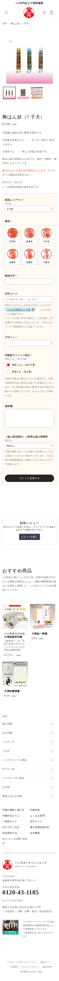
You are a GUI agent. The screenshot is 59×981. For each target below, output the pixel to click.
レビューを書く (29, 537)
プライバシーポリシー (30, 967)
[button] (6, 12)
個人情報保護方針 (40, 827)
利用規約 (14, 967)
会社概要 (35, 833)
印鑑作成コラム (11, 815)
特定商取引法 (9, 833)
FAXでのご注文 (11, 827)
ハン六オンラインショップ (26, 962)
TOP (4, 23)
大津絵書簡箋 (12, 691)
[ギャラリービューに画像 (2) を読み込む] (23, 93)
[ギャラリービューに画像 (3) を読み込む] (37, 93)
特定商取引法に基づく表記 (31, 972)
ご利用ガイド (9, 821)
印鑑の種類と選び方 (13, 810)
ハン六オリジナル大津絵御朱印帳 (14, 635)
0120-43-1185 (20, 892)
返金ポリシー (46, 962)
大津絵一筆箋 (39, 633)
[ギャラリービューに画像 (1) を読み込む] (9, 93)
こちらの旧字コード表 (18, 309)
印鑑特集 (35, 810)
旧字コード (36, 821)
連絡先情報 (47, 967)
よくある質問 (37, 815)
